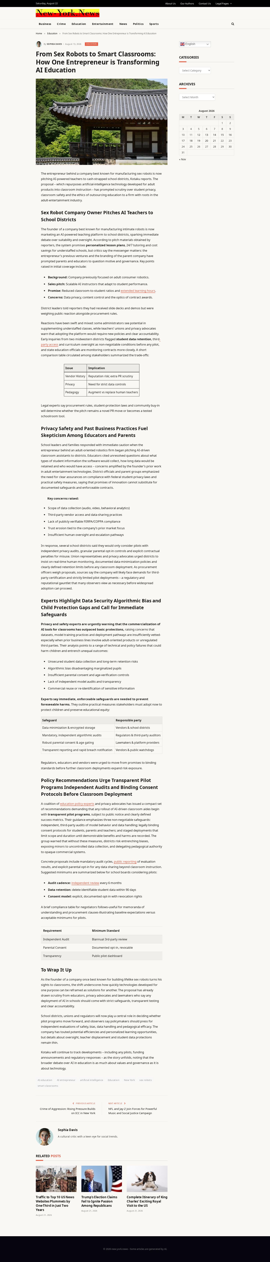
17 (183, 140)
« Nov (182, 159)
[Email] (23, 220)
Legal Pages (222, 3)
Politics (138, 24)
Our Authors (187, 3)
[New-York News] (67, 13)
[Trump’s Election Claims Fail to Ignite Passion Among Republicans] (101, 1179)
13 (206, 134)
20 (206, 140)
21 (214, 140)
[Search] (232, 24)
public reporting (125, 861)
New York (129, 1080)
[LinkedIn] (23, 202)
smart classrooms (48, 1085)
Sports (154, 24)
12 (198, 134)
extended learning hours (138, 290)
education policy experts (77, 803)
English (190, 44)
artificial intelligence (91, 1080)
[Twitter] (23, 192)
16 (230, 134)
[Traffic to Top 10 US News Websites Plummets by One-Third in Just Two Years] (56, 1179)
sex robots (145, 1080)
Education (79, 24)
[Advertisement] (143, 12)
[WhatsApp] (23, 277)
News (123, 24)
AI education (45, 1080)
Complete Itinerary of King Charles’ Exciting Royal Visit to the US (147, 1201)
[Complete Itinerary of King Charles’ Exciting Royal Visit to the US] (147, 1179)
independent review (85, 883)
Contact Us (205, 3)
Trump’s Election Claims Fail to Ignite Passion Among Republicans (99, 1201)
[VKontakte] (23, 258)
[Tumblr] (23, 239)
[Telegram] (23, 267)
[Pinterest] (23, 211)
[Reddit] (23, 249)
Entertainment (103, 24)
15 (222, 134)
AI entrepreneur (66, 1080)
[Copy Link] (23, 230)
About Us (170, 3)
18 (191, 140)
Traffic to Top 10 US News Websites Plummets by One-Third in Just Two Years (55, 1203)
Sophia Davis (54, 44)
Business (45, 24)
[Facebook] (23, 183)
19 (198, 140)
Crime (61, 24)
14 (214, 134)
